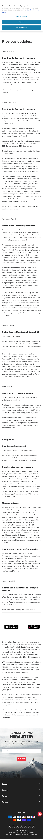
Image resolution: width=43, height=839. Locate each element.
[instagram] (9, 826)
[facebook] (13, 826)
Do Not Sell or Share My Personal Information (21, 832)
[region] (21, 15)
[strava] (33, 826)
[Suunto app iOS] (14, 626)
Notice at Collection (21, 830)
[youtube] (17, 826)
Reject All (21, 22)
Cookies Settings (21, 16)
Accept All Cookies (21, 27)
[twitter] (21, 826)
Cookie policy (31, 10)
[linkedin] (29, 826)
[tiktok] (25, 826)
